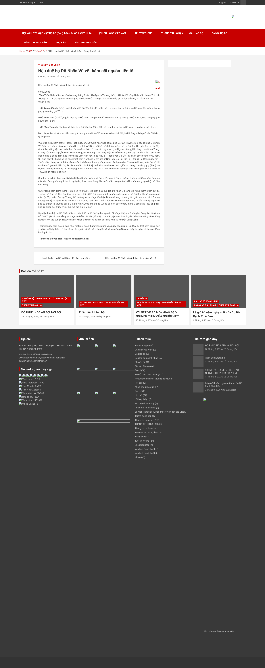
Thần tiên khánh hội (92, 312)
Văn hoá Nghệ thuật (145, 449)
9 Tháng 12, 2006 (46, 76)
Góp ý (138, 370)
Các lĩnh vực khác (144, 349)
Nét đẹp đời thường (144, 403)
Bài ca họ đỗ (219, 33)
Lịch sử (138, 395)
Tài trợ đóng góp (86, 42)
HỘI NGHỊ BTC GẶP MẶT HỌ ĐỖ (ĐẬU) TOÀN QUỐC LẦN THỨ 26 (57, 33)
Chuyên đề (142, 299)
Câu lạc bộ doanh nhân (206, 301)
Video (138, 457)
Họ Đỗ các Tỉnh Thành (205, 305)
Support (222, 2)
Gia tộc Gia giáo (143, 366)
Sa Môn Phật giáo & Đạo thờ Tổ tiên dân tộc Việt (45, 300)
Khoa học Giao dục (144, 387)
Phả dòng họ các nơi (145, 407)
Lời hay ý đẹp (141, 399)
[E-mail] (158, 81)
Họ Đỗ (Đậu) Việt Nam (49, 15)
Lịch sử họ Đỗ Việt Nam (112, 33)
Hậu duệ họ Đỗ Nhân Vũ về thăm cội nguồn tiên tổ (130, 258)
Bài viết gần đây (206, 339)
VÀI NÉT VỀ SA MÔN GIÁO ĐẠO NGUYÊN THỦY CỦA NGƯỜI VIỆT (157, 314)
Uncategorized (142, 445)
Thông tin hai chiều (34, 42)
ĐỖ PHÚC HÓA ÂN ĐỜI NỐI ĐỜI (41, 312)
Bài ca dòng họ (142, 345)
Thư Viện (61, 42)
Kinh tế (138, 391)
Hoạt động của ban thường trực (151, 378)
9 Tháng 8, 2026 (201, 320)
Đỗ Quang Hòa (64, 76)
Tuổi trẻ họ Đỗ (142, 440)
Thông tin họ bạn (172, 33)
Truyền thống (143, 33)
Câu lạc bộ (196, 33)
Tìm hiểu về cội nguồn (146, 432)
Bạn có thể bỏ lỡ (32, 271)
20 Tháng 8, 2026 (29, 316)
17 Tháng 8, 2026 (87, 316)
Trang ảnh (140, 436)
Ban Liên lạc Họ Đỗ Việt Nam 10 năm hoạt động (66, 258)
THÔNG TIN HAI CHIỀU (146, 424)
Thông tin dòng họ (49, 65)
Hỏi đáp (139, 382)
